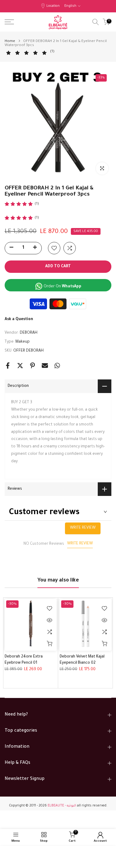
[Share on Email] (45, 365)
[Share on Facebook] (8, 365)
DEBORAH (28, 333)
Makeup (22, 342)
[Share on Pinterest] (32, 365)
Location (53, 6)
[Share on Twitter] (20, 365)
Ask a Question (19, 319)
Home (10, 42)
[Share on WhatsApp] (57, 365)
